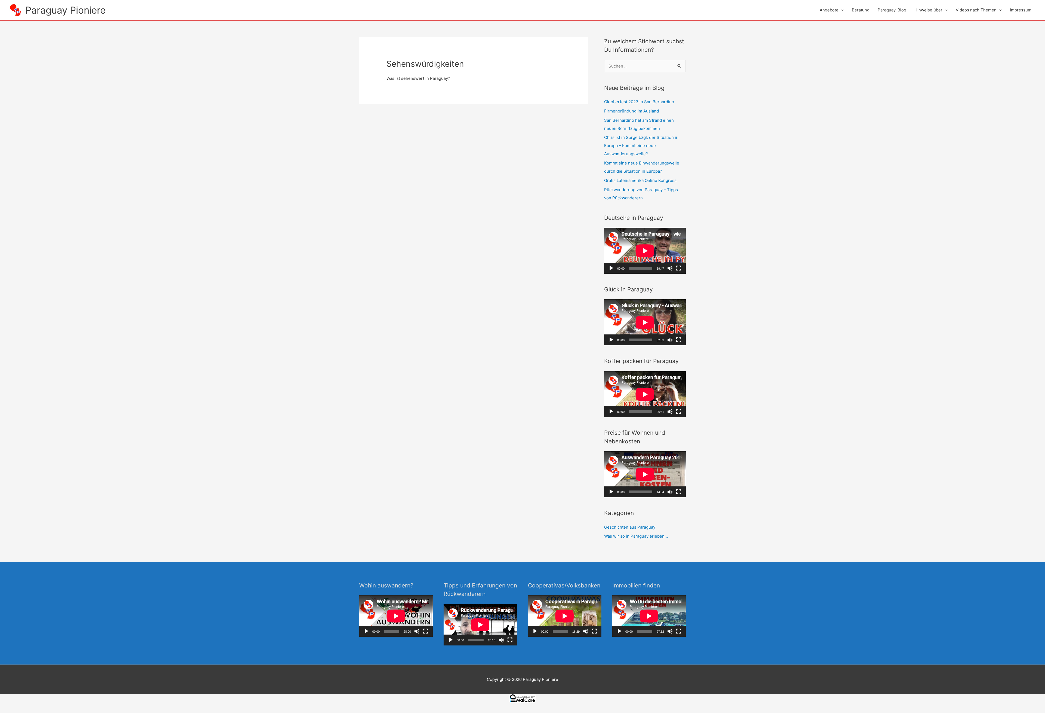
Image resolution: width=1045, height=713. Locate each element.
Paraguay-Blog (892, 10)
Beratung (860, 10)
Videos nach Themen (976, 10)
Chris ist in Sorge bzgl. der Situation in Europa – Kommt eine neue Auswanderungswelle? (641, 145)
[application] (645, 251)
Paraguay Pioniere (65, 10)
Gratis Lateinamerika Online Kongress (640, 180)
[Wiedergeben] (611, 268)
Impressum (1020, 10)
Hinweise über (928, 10)
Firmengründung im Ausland (631, 111)
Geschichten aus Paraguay (629, 527)
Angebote (829, 10)
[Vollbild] (678, 268)
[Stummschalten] (670, 268)
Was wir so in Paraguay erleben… (636, 536)
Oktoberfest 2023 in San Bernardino (639, 101)
